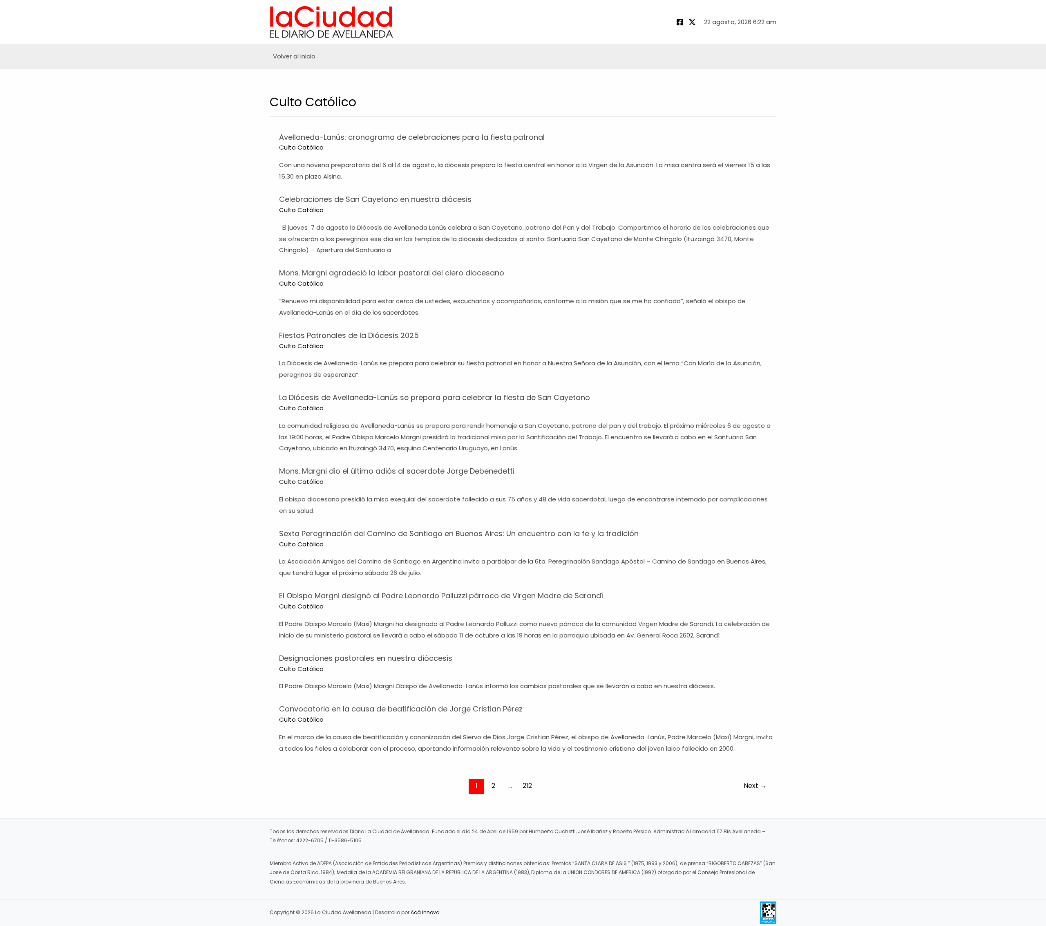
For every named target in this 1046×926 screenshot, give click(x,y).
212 (527, 785)
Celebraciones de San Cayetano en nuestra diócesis (375, 199)
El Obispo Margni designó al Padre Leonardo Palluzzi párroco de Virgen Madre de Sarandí (441, 595)
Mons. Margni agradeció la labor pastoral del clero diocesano (391, 273)
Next (755, 785)
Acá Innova (425, 912)
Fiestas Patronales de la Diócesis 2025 (349, 335)
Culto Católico (301, 147)
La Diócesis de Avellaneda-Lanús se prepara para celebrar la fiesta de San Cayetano (434, 397)
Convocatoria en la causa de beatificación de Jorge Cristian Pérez (401, 709)
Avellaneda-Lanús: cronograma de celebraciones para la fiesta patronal (412, 137)
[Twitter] (692, 22)
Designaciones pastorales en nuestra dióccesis (365, 658)
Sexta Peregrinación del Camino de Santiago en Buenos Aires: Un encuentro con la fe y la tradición (459, 533)
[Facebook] (680, 22)
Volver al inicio (294, 56)
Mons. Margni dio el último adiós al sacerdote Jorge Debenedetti (396, 471)
